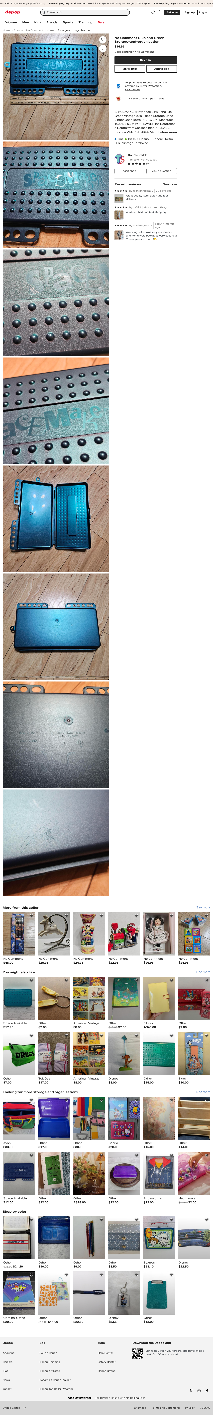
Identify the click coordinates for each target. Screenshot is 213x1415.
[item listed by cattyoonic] (19, 1053)
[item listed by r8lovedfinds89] (159, 1237)
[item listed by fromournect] (19, 1173)
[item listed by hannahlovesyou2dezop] (194, 1173)
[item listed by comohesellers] (194, 1237)
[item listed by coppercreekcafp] (89, 1237)
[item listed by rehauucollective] (19, 1237)
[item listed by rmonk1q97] (124, 1053)
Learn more (132, 89)
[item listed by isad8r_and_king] (124, 1237)
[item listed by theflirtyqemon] (159, 998)
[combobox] (85, 12)
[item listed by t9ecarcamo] (124, 1118)
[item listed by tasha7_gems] (159, 1053)
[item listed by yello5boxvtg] (54, 1173)
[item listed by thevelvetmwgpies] (54, 1237)
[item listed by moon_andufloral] (89, 1173)
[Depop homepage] (12, 12)
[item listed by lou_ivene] (124, 998)
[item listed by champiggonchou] (124, 1293)
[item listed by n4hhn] (194, 1118)
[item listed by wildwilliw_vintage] (89, 998)
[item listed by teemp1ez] (194, 998)
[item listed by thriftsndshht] (19, 934)
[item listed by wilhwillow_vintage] (89, 1053)
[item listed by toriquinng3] (89, 1293)
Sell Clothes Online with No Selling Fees (120, 1398)
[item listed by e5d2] (159, 1118)
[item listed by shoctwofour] (19, 998)
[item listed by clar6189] (54, 1293)
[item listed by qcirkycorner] (159, 1173)
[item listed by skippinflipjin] (54, 1053)
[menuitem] (11, 22)
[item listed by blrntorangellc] (54, 998)
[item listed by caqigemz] (124, 1173)
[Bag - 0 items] (159, 12)
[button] (152, 163)
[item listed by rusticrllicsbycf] (54, 1118)
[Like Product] (31, 916)
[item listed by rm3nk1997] (19, 1118)
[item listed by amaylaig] (194, 1053)
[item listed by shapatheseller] (159, 1293)
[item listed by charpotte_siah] (89, 1118)
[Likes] (152, 12)
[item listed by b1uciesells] (19, 1293)
